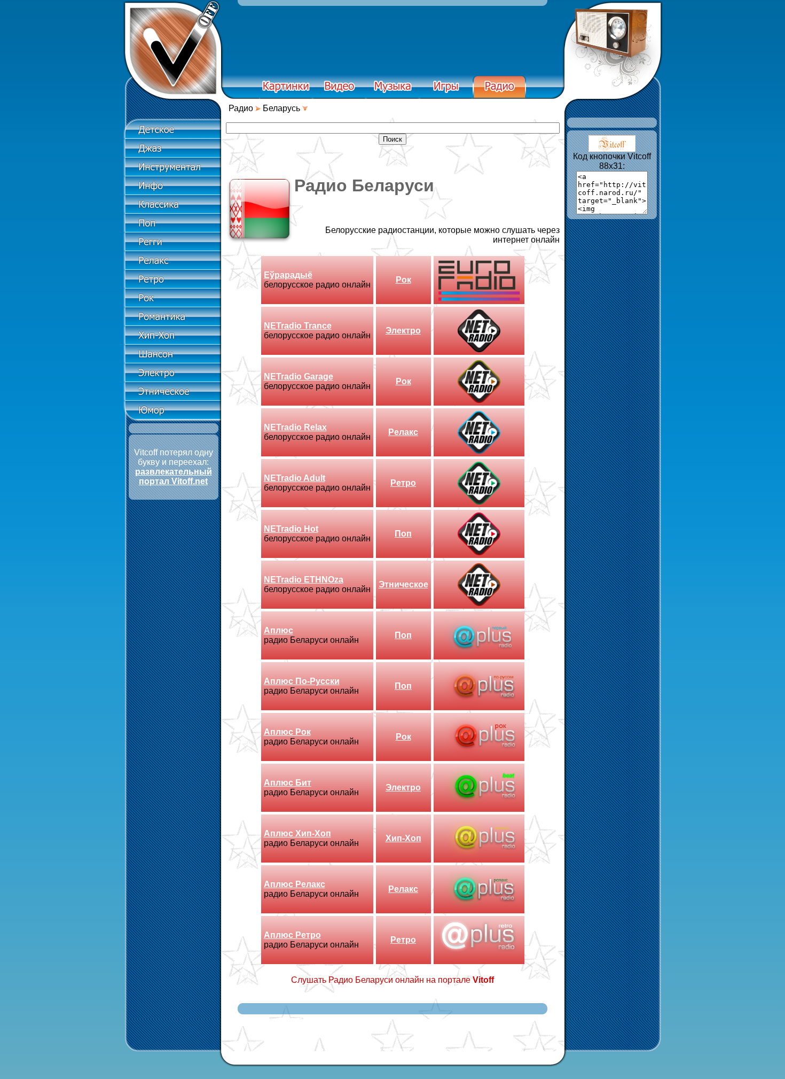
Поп (403, 533)
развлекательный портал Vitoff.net (173, 476)
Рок (403, 279)
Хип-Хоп (403, 838)
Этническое (403, 584)
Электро (403, 330)
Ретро (403, 482)
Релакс (403, 432)
